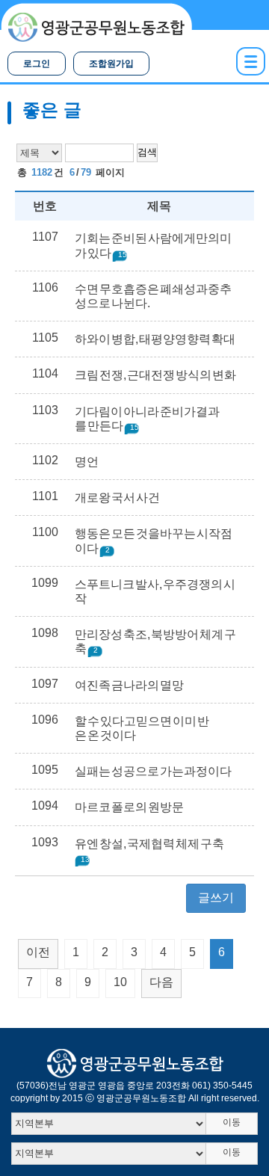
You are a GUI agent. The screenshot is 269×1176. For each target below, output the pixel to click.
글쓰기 (216, 897)
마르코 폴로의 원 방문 (129, 807)
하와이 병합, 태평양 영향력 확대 (155, 339)
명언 (87, 461)
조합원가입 (111, 63)
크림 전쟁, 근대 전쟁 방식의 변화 (155, 375)
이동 (232, 1122)
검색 (147, 152)
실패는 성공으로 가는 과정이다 (153, 771)
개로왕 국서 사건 (117, 497)
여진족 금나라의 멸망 (129, 685)
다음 (161, 982)
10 (120, 982)
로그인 (36, 63)
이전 (38, 952)
